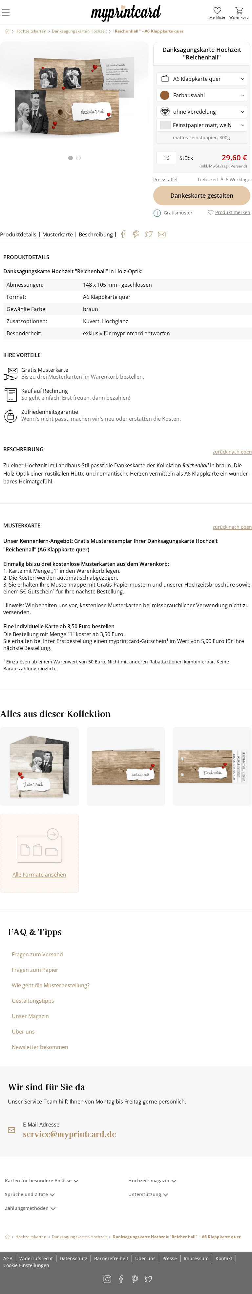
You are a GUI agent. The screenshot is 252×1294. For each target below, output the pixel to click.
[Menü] (10, 16)
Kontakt (224, 1258)
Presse (169, 1258)
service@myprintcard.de (69, 1133)
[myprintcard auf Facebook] (121, 1279)
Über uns (23, 1031)
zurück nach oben (232, 452)
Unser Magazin (30, 1016)
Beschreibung (96, 234)
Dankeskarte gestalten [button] (201, 195)
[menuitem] (217, 13)
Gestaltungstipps (33, 1000)
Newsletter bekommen (40, 1047)
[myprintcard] (126, 19)
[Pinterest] (136, 234)
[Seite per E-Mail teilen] (162, 234)
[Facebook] (123, 234)
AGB (7, 1258)
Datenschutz (73, 1258)
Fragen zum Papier (35, 969)
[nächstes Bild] (142, 105)
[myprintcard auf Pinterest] (135, 1279)
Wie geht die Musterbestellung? (51, 985)
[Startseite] (7, 31)
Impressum (196, 1258)
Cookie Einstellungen (26, 1265)
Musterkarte (57, 234)
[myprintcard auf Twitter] (149, 1279)
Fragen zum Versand (37, 954)
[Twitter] (149, 234)
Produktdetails (18, 234)
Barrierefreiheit (111, 1258)
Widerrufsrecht (36, 1258)
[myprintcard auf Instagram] (107, 1279)
